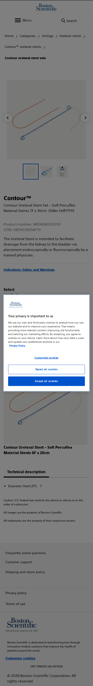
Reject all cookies (46, 369)
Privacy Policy (17, 346)
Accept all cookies (46, 381)
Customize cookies (46, 358)
